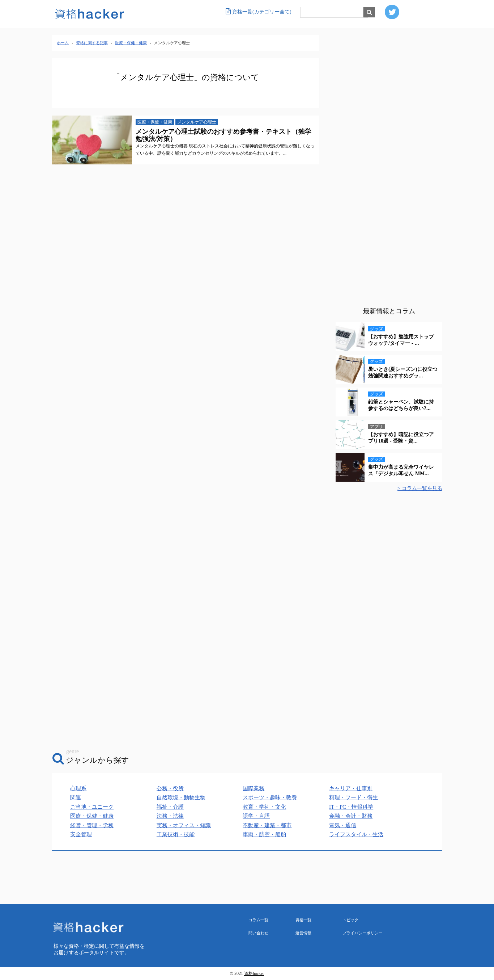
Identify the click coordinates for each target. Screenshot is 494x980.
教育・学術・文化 (264, 807)
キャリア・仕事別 (350, 788)
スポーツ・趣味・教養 (270, 797)
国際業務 (253, 788)
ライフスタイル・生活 (356, 834)
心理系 (78, 788)
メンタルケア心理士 (196, 122)
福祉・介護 (170, 807)
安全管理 (81, 834)
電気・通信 (342, 825)
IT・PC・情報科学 (351, 807)
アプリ (376, 426)
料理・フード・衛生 (353, 797)
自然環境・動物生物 (181, 797)
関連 (75, 797)
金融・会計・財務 (350, 816)
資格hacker (254, 973)
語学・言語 (256, 816)
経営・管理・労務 (92, 825)
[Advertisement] (389, 172)
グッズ (376, 328)
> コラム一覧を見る (419, 488)
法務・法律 (170, 816)
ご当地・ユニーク (92, 807)
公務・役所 (170, 788)
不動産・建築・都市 (267, 825)
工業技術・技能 (176, 834)
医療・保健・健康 (154, 122)
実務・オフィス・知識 (184, 825)
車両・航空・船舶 (264, 834)
